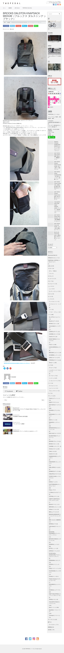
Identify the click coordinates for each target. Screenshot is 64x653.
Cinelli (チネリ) (52, 336)
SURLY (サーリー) (53, 357)
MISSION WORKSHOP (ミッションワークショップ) (55, 515)
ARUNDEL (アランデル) (54, 410)
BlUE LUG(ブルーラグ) (54, 433)
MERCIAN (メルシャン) (54, 352)
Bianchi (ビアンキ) (53, 321)
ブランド (50, 396)
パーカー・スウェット (54, 312)
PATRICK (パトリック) (54, 564)
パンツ (49, 383)
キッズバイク (51, 278)
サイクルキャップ (53, 624)
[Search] (59, 14)
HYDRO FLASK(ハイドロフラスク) (54, 477)
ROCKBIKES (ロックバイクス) (54, 585)
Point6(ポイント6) (53, 576)
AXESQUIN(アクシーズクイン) (55, 415)
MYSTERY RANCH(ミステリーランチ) (55, 539)
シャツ (50, 309)
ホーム (4, 8)
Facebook (6, 26)
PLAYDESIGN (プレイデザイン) (55, 571)
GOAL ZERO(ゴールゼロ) (54, 467)
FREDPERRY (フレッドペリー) (55, 462)
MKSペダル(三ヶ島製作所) (55, 520)
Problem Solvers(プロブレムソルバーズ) (55, 579)
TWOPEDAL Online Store (27, 8)
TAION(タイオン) (53, 599)
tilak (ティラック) (53, 607)
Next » (43, 400)
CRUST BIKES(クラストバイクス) (54, 339)
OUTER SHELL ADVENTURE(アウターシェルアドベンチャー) (55, 555)
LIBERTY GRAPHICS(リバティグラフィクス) (54, 499)
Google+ (18, 26)
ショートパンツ (52, 388)
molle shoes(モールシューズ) (55, 527)
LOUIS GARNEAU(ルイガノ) (54, 347)
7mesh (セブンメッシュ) (54, 398)
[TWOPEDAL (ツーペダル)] (17, 3)
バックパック (52, 378)
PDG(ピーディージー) (54, 568)
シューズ (50, 286)
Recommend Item (52, 255)
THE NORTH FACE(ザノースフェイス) (54, 602)
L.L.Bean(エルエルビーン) (55, 492)
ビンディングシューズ (54, 291)
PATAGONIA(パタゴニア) (54, 560)
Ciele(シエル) (52, 451)
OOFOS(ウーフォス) (53, 551)
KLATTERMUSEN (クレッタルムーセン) (55, 485)
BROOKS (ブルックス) (54, 441)
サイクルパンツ (52, 385)
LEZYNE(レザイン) (53, 496)
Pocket (31, 26)
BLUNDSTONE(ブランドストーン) (54, 436)
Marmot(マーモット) (53, 504)
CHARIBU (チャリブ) (53, 334)
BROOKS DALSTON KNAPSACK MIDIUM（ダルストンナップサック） (17, 363)
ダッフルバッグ (52, 375)
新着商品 (50, 627)
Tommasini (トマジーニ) (54, 615)
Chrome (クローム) (53, 449)
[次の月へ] (60, 92)
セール (49, 296)
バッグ (49, 365)
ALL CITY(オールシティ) (54, 317)
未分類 (12, 29)
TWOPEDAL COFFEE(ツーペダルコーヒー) (54, 261)
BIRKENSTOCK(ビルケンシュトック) (55, 428)
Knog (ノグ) (51, 490)
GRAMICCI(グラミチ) (54, 471)
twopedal (14, 377)
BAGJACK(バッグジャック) (54, 423)
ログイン (16, 397)
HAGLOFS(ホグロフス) (54, 474)
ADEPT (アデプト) (53, 402)
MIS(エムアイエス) (53, 512)
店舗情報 (10, 8)
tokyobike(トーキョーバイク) (55, 610)
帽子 (49, 622)
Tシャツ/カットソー (53, 301)
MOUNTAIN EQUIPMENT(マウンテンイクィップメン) (54, 533)
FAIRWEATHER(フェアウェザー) (55, 457)
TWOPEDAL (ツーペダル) (30, 648)
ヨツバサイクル (51, 619)
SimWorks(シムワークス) (54, 590)
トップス (50, 299)
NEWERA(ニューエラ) (54, 544)
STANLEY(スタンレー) (53, 257)
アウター (50, 268)
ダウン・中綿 (52, 271)
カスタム (50, 276)
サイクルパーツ (51, 283)
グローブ (50, 281)
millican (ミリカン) (53, 509)
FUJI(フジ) (51, 344)
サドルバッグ (52, 367)
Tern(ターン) (52, 362)
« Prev (5, 400)
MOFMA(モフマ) (52, 524)
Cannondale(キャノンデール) (55, 326)
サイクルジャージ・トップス (55, 304)
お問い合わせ (17, 8)
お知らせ (50, 266)
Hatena (25, 26)
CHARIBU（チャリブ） (54, 446)
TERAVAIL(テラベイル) (54, 360)
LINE (36, 26)
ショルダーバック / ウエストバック (55, 370)
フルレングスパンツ (53, 390)
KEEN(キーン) (52, 482)
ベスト (50, 273)
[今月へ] (58, 92)
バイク (49, 314)
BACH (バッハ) (52, 420)
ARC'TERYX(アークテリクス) (55, 405)
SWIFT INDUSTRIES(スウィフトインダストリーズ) (55, 594)
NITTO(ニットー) (53, 548)
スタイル (50, 294)
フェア (49, 393)
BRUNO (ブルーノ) (53, 323)
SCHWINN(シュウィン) (54, 355)
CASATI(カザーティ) (53, 331)
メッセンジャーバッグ (54, 380)
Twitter (13, 26)
